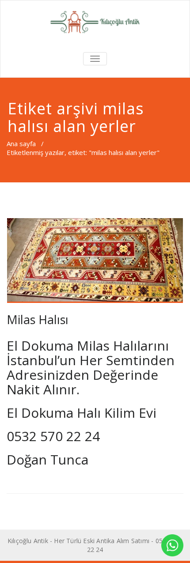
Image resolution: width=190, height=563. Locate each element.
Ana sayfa (21, 143)
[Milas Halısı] (95, 260)
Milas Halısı (37, 319)
